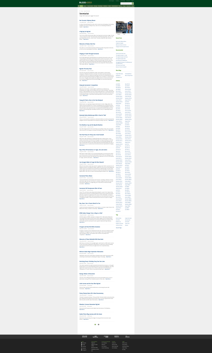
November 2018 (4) (119, 119)
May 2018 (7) (118, 130)
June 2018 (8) (118, 128)
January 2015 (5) (118, 200)
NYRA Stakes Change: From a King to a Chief (91, 213)
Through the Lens (119, 77)
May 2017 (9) (118, 151)
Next (98, 324)
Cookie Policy (124, 347)
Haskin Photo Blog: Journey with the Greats (91, 314)
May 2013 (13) (127, 105)
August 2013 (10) (128, 99)
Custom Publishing (105, 347)
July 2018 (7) (118, 126)
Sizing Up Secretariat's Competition (89, 85)
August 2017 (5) (118, 145)
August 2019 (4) (118, 103)
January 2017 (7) (118, 158)
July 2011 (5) (127, 144)
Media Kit (103, 344)
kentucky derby (127, 219)
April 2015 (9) (118, 195)
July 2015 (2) (118, 190)
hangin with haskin (128, 218)
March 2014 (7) (127, 87)
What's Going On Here (128, 75)
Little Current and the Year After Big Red (90, 283)
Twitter (83, 344)
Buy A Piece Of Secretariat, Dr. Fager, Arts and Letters (93, 150)
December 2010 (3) (128, 156)
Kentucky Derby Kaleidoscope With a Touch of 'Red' (93, 115)
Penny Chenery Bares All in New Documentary (91, 293)
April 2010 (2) (127, 170)
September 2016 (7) (119, 165)
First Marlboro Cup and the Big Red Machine (91, 125)
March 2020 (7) (118, 91)
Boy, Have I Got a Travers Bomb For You (90, 203)
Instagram (84, 349)
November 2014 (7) (119, 202)
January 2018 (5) (118, 137)
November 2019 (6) (119, 98)
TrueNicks (117, 0)
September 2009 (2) (128, 183)
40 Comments (89, 306)
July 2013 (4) (127, 101)
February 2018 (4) (119, 135)
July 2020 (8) (118, 84)
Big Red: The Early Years (86, 68)
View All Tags (118, 227)
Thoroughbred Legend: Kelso (121, 58)
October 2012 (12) (128, 117)
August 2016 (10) (118, 167)
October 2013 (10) (128, 96)
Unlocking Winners (128, 73)
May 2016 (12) (118, 172)
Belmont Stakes (118, 218)
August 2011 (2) (127, 142)
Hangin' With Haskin (87, 11)
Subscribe (128, 6)
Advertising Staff (115, 346)
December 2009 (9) (128, 177)
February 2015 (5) (119, 198)
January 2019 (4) (118, 115)
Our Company (104, 342)
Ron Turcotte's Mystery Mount (87, 20)
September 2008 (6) (128, 204)
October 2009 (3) (128, 181)
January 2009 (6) (127, 197)
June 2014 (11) (118, 211)
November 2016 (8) (119, 161)
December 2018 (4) (119, 117)
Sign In (133, 0)
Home (118, 34)
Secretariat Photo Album (86, 176)
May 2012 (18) (127, 126)
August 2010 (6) (127, 163)
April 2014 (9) (127, 85)
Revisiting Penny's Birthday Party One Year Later (92, 261)
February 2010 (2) (128, 174)
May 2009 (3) (127, 190)
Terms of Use (124, 342)
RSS (124, 34)
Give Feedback (114, 347)
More (133, 6)
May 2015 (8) (118, 193)
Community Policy (125, 346)
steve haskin (127, 221)
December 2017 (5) (119, 138)
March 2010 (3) (127, 172)
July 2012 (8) (127, 122)
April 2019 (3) (118, 110)
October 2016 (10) (119, 163)
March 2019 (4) (118, 112)
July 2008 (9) (127, 207)
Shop (117, 336)
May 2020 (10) (118, 87)
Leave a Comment (90, 22)
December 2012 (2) (128, 114)
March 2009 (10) (127, 193)
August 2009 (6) (127, 184)
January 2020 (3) (118, 94)
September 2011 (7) (128, 140)
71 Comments (90, 295)
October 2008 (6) (128, 202)
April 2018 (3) (118, 131)
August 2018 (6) (118, 124)
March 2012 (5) (127, 130)
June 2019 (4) (118, 107)
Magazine (93, 342)
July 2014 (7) (118, 209)
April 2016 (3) (118, 174)
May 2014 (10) (127, 84)
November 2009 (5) (128, 179)
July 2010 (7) (127, 165)
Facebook (84, 342)
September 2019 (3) (119, 101)
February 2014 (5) (128, 89)
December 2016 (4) (119, 160)
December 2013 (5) (128, 92)
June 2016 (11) (118, 170)
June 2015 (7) (118, 191)
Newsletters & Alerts (95, 349)
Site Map (123, 349)
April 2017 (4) (118, 153)
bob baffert (118, 219)
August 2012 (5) (127, 121)
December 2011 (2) (128, 135)
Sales (109, 6)
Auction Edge (123, 0)
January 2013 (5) (127, 112)
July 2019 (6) (118, 105)
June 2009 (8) (127, 188)
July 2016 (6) (118, 168)
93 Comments (90, 316)
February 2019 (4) (119, 114)
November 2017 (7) (119, 140)
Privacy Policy (124, 344)
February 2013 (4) (128, 110)
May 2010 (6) (127, 168)
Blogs (124, 6)
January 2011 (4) (127, 154)
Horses (120, 6)
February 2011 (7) (128, 153)
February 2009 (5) (128, 195)
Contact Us (114, 342)
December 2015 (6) (119, 181)
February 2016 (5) (119, 177)
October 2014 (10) (119, 204)
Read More (85, 27)
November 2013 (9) (128, 94)
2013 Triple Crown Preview (120, 65)
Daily (81, 6)
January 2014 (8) (127, 91)
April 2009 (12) (127, 191)
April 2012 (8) (127, 128)
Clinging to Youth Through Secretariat (89, 53)
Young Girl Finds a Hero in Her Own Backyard (91, 100)
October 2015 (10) (119, 184)
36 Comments (90, 285)
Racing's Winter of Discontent (87, 274)
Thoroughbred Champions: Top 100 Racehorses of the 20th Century (124, 63)
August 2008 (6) (127, 206)
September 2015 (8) (119, 186)
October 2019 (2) (118, 99)
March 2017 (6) (118, 154)
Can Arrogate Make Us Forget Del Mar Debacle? (92, 162)
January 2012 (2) (127, 133)
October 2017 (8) (118, 142)
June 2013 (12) (127, 103)
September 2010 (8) (128, 161)
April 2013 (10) (127, 107)
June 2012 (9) (127, 124)
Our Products (104, 346)
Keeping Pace (118, 75)
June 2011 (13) (127, 145)
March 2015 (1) (118, 197)
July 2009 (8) (127, 186)
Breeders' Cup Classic (119, 223)
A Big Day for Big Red (85, 31)
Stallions (105, 6)
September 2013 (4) (128, 98)
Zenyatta (126, 225)
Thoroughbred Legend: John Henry (122, 56)
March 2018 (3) (118, 133)
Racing (95, 6)
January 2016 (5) (118, 179)
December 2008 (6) (128, 198)
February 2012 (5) (128, 131)
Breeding (100, 6)
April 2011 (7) (127, 149)
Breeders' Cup (118, 221)
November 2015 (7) (119, 183)
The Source (128, 0)
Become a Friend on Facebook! (121, 66)
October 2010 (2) (128, 160)
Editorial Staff (114, 344)
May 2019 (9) (118, 108)
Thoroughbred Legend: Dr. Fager (121, 55)
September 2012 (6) (128, 119)
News (85, 6)
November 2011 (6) (128, 137)
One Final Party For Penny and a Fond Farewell (92, 135)
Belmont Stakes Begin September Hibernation (91, 251)
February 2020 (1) (119, 92)
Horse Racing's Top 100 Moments (121, 60)
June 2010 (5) (127, 167)
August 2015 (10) (118, 188)
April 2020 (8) (118, 89)
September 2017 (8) (119, 144)
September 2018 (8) (119, 122)
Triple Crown (90, 6)
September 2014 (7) (119, 206)
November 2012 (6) (128, 115)
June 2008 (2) (127, 209)
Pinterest (84, 348)
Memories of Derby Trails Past (87, 44)
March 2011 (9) (127, 151)
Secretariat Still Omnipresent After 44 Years (91, 188)
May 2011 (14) (127, 147)
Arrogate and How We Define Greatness (90, 227)
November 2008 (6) (128, 200)
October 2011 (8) (128, 138)
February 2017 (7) (119, 156)
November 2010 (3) (128, 158)
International (114, 6)
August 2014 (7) (118, 207)
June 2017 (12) (118, 149)
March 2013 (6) (127, 108)
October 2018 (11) (119, 121)
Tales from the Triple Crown (120, 53)
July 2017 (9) (118, 147)
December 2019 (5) (119, 96)
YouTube (84, 346)
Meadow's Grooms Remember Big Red (89, 304)
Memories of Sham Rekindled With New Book (91, 239)
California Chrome (119, 225)
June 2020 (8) (118, 85)
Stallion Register (111, 0)
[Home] (79, 6)
